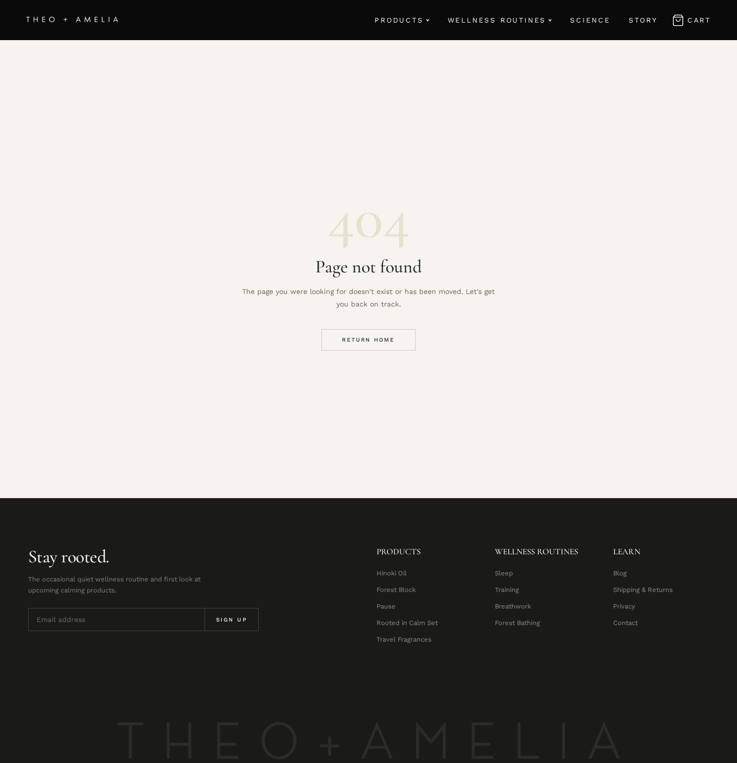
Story (643, 20)
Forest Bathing (517, 623)
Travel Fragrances (404, 639)
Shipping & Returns (643, 589)
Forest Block (396, 589)
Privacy (624, 606)
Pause (386, 606)
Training (507, 589)
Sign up (231, 620)
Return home (368, 340)
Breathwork (513, 606)
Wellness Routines (497, 20)
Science (590, 20)
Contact (625, 623)
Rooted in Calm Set (407, 623)
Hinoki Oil (392, 573)
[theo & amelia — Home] (72, 20)
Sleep (504, 573)
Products (399, 20)
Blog (620, 573)
